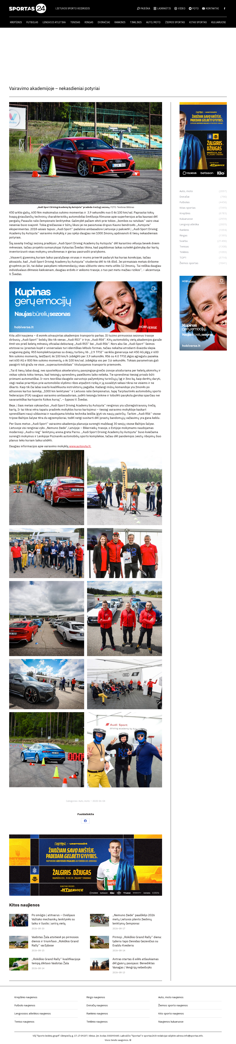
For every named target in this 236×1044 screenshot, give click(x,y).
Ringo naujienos (95, 997)
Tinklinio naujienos (97, 1021)
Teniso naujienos (24, 1021)
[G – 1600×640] (85, 895)
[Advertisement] (118, 53)
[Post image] (18, 920)
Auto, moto (84, 801)
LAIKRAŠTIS (164, 8)
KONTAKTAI (212, 8)
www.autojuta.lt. (80, 446)
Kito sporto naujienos (171, 1013)
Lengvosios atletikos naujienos (32, 1013)
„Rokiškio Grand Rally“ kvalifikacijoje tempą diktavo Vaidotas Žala (56, 961)
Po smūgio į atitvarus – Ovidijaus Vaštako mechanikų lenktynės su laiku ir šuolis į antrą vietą (53, 919)
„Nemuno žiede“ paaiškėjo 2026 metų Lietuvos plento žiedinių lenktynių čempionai (133, 919)
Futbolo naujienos (24, 1005)
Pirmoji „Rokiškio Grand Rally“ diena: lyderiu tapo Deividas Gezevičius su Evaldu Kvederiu (137, 941)
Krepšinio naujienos (25, 997)
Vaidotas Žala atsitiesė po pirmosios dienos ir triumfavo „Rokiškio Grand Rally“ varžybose (55, 941)
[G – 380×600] (203, 176)
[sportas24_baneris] (203, 349)
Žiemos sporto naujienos (173, 1005)
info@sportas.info (193, 1035)
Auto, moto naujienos (170, 997)
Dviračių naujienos (97, 1005)
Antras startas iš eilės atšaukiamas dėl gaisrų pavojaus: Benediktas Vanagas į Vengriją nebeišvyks (135, 963)
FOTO (195, 8)
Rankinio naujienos (97, 1013)
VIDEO (181, 8)
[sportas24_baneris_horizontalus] (85, 331)
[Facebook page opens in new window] (224, 8)
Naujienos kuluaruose (170, 1021)
